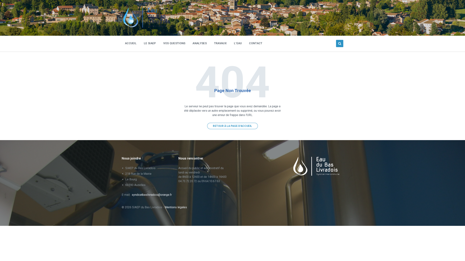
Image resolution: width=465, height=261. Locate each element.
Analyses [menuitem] (200, 43)
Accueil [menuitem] (131, 43)
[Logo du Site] (149, 26)
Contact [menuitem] (255, 43)
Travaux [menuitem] (220, 43)
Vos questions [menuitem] (174, 43)
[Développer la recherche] (339, 43)
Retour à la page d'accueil (232, 126)
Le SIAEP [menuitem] (150, 43)
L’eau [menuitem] (238, 43)
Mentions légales (176, 207)
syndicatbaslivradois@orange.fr (152, 194)
